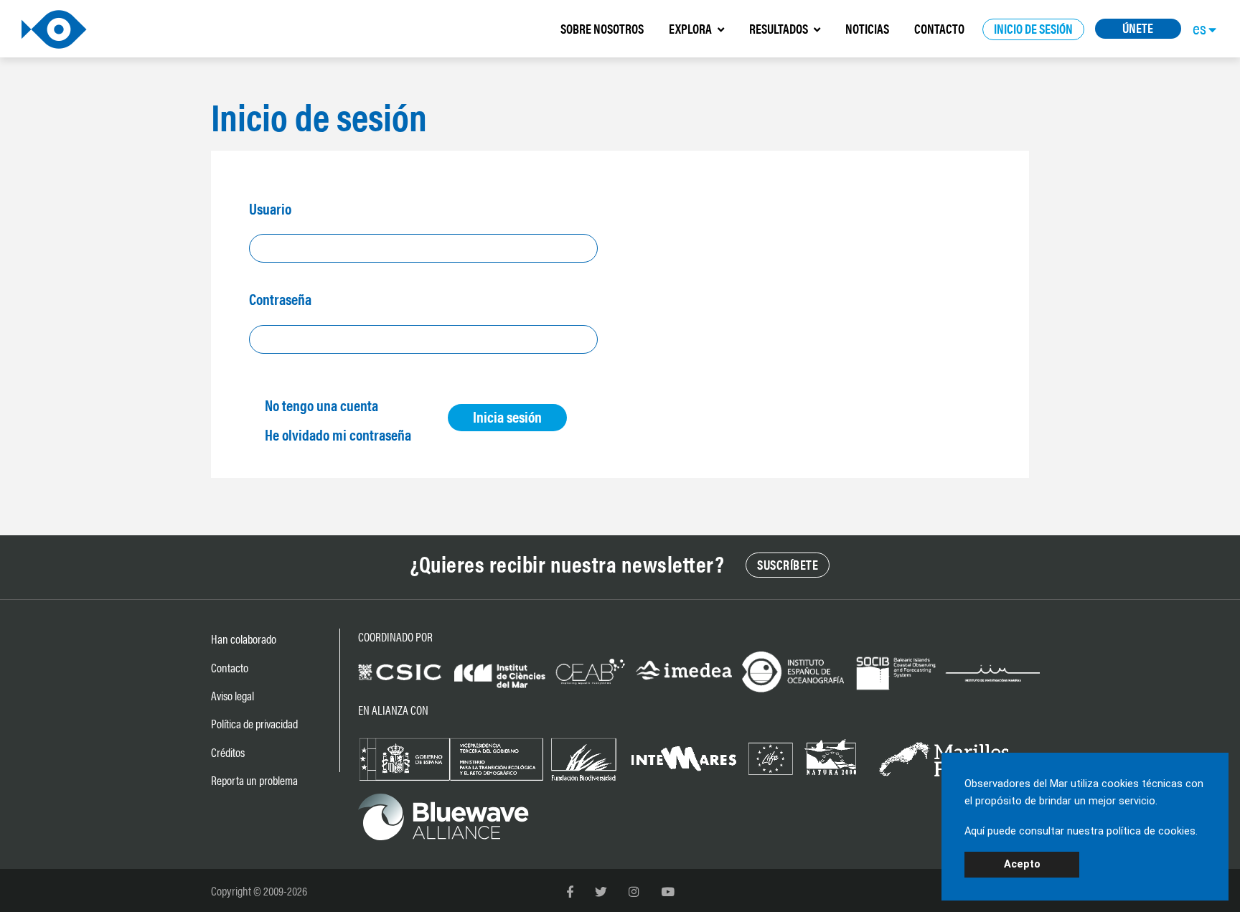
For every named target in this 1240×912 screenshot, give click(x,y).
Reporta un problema (254, 780)
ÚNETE (1137, 28)
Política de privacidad (254, 723)
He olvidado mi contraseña (338, 434)
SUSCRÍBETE (787, 564)
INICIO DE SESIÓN (1033, 28)
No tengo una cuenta (321, 404)
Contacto (229, 667)
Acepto (1022, 864)
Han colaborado (243, 638)
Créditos (228, 752)
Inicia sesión (507, 416)
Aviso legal (232, 695)
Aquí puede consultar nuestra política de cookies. (1081, 831)
